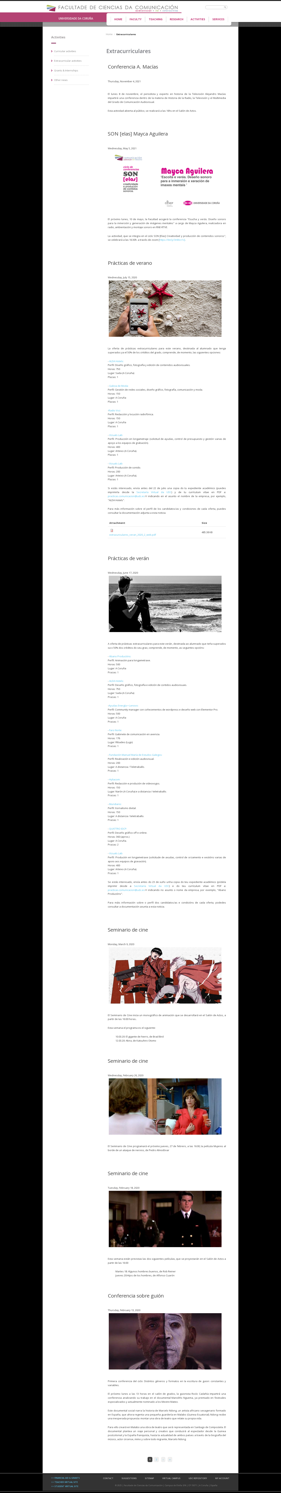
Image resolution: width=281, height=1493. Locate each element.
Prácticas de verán (128, 558)
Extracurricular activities (68, 60)
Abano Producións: (120, 656)
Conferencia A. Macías (133, 66)
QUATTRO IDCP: (118, 828)
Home (118, 19)
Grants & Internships (66, 70)
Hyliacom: (114, 779)
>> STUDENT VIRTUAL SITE (64, 1486)
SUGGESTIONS (129, 1478)
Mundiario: (115, 804)
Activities (198, 19)
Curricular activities (65, 51)
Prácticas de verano (130, 262)
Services (218, 19)
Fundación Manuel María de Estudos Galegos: (135, 755)
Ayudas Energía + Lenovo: (123, 705)
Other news (61, 80)
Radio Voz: (115, 410)
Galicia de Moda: (118, 386)
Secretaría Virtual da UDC (153, 492)
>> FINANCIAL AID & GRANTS (65, 1478)
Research (176, 19)
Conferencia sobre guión (136, 1295)
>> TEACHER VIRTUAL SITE (64, 1482)
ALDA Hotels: (116, 361)
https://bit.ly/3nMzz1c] (172, 239)
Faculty (133, 19)
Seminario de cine (128, 929)
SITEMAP (149, 1478)
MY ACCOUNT (222, 1478)
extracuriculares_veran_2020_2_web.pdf (132, 534)
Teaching (153, 19)
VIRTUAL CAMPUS (171, 1478)
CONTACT (108, 1478)
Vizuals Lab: (116, 435)
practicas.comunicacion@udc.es (127, 496)
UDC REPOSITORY (198, 1478)
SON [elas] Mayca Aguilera (138, 133)
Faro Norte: (115, 730)
